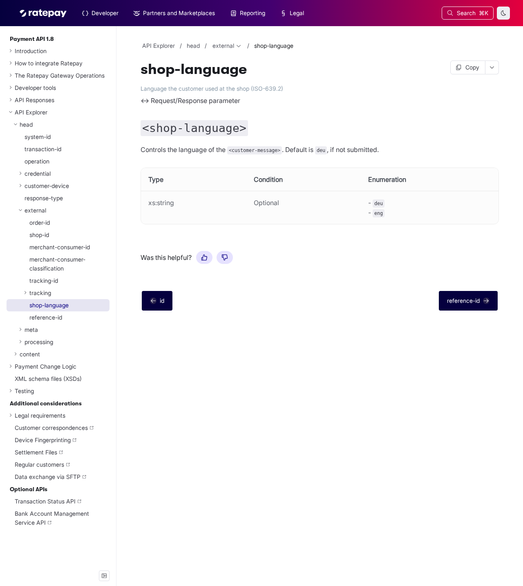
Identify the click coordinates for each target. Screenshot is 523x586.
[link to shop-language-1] (137, 126)
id (162, 300)
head (193, 45)
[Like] (204, 257)
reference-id (463, 300)
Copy (472, 67)
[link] (58, 63)
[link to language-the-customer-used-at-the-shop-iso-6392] (137, 88)
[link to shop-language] (137, 69)
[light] (503, 13)
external (223, 45)
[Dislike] (225, 257)
